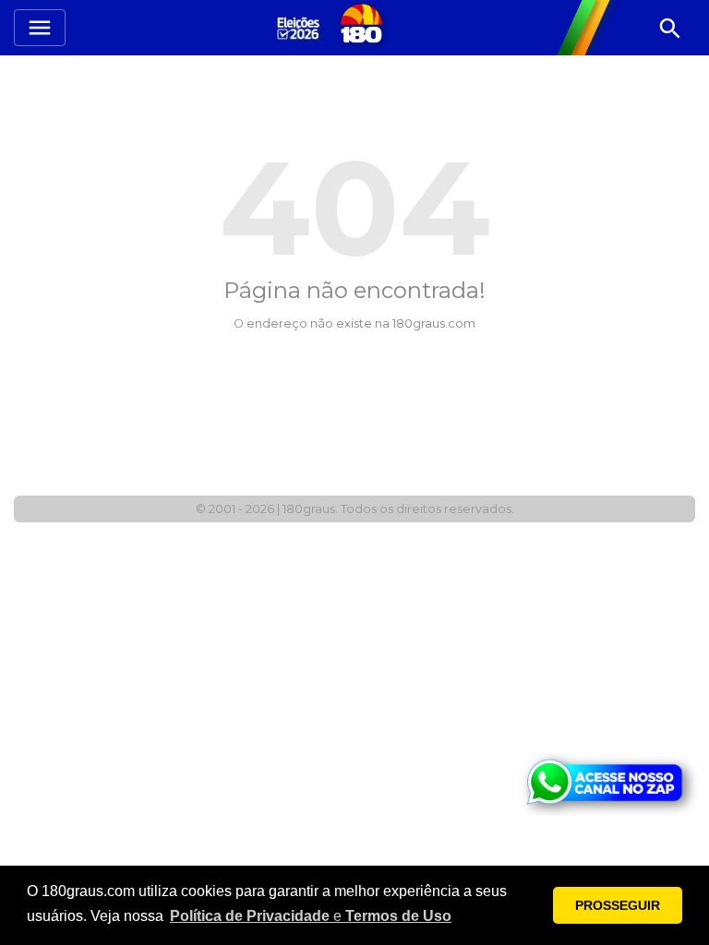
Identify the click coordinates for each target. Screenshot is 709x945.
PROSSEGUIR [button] (617, 905)
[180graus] (301, 27)
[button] (310, 916)
